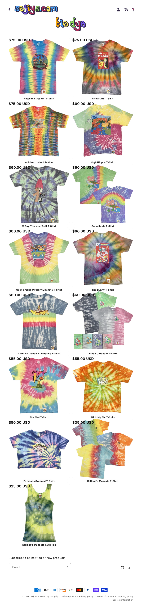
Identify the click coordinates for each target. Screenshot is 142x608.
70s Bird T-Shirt (39, 417)
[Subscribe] (67, 567)
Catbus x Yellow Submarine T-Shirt (39, 353)
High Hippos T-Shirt (103, 162)
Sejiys (34, 596)
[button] (9, 10)
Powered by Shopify (48, 596)
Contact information (123, 600)
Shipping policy (125, 596)
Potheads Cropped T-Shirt (39, 481)
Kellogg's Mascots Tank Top (39, 544)
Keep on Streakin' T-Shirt (39, 98)
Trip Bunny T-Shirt (103, 289)
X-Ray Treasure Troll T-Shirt (39, 226)
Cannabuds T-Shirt (102, 226)
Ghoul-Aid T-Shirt (103, 98)
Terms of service (105, 596)
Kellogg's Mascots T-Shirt (102, 481)
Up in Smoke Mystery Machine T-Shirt (39, 289)
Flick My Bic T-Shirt (103, 417)
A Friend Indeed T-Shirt (39, 162)
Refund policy (68, 596)
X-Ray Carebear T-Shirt (103, 353)
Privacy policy (86, 596)
